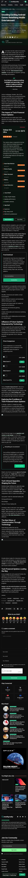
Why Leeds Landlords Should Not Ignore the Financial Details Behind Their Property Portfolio (17, 723)
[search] (21, 1)
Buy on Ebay (19, 219)
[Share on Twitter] (8, 37)
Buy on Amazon (8, 219)
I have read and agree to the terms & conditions (13, 853)
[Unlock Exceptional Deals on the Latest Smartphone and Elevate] (20, 781)
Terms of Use (13, 875)
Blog (3, 11)
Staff (8, 40)
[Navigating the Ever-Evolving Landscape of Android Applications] (20, 797)
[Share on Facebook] (5, 37)
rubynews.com (11, 600)
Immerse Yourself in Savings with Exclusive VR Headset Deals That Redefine (7, 805)
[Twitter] (20, 689)
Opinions (9, 598)
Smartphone (16, 598)
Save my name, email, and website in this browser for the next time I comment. (14, 665)
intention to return (13, 246)
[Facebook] (8, 689)
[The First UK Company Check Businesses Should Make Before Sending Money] (6, 736)
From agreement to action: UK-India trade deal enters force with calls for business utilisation (17, 730)
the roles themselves (14, 515)
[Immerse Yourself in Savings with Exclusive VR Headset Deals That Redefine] (7, 797)
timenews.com (19, 600)
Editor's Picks (13, 706)
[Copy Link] (15, 37)
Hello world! (5, 779)
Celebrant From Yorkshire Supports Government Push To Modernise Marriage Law (17, 716)
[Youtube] (8, 697)
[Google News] (20, 697)
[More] (17, 37)
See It (22, 361)
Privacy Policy (6, 875)
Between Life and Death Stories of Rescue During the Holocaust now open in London (17, 709)
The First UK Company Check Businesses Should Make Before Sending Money (17, 737)
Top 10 (22, 598)
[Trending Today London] (14, 1)
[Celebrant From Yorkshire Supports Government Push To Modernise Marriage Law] (6, 715)
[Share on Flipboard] (10, 37)
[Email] (12, 37)
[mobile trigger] (3, 2)
